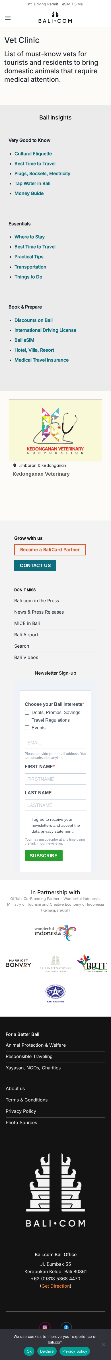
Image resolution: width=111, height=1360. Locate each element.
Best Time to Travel (35, 163)
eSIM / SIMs (72, 4)
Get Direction (56, 1286)
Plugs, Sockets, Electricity (42, 173)
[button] (7, 18)
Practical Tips (29, 256)
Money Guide (29, 193)
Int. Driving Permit (42, 4)
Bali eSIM (24, 340)
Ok (29, 1351)
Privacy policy (74, 1351)
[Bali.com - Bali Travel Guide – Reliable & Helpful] (55, 18)
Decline (47, 1351)
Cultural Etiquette (33, 153)
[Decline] (103, 1346)
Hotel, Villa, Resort (34, 350)
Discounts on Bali (34, 320)
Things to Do (28, 277)
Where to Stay (30, 237)
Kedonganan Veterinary (41, 473)
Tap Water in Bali (32, 183)
